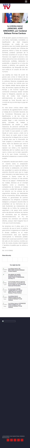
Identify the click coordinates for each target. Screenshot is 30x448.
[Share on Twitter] (10, 260)
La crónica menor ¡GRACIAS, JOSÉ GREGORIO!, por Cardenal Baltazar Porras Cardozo (15, 30)
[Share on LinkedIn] (20, 260)
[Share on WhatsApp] (15, 260)
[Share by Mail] (25, 260)
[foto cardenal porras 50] (15, 18)
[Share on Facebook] (4, 260)
